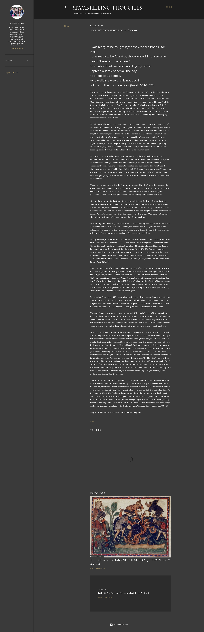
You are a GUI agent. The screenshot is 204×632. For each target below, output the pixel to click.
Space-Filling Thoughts (107, 7)
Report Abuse (11, 72)
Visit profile (16, 48)
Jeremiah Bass (16, 23)
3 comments (108, 597)
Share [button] (66, 26)
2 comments (100, 568)
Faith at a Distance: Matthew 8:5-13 (124, 593)
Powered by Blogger (121, 625)
